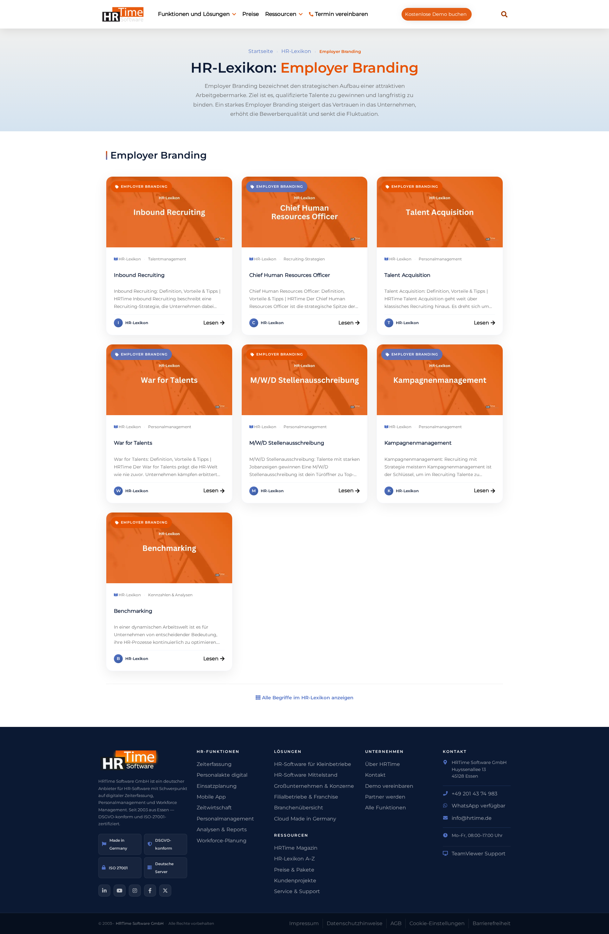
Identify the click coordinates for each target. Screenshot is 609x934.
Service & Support (297, 891)
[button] (504, 14)
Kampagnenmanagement (418, 443)
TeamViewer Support (479, 854)
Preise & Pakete (294, 870)
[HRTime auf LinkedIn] (104, 891)
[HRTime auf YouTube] (120, 891)
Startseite (260, 51)
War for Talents (133, 443)
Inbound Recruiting (139, 275)
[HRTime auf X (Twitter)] (165, 891)
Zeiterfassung (214, 764)
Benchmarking (133, 611)
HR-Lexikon (296, 51)
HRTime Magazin (296, 848)
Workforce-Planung (221, 841)
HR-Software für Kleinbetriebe (312, 764)
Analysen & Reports (222, 829)
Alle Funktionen (385, 808)
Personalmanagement (225, 819)
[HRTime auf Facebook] (150, 891)
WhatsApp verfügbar (478, 806)
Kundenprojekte (295, 881)
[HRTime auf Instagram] (135, 891)
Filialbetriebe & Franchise (306, 797)
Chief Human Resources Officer (289, 275)
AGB (396, 923)
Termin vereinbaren (341, 14)
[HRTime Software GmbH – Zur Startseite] (142, 760)
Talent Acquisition (407, 275)
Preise (250, 14)
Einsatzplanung (217, 786)
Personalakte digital (222, 775)
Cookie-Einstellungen (437, 923)
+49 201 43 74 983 (474, 794)
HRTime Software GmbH (140, 923)
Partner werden (385, 797)
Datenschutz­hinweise (355, 923)
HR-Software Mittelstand (305, 775)
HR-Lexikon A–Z (294, 859)
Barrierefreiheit (492, 923)
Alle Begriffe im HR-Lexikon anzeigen (306, 698)
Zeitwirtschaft (214, 808)
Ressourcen (280, 14)
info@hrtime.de (472, 818)
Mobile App (211, 797)
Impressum (304, 923)
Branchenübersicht (298, 808)
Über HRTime (382, 764)
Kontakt (375, 775)
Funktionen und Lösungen (194, 14)
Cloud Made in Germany (305, 819)
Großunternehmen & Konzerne (314, 786)
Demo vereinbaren (389, 786)
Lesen (211, 323)
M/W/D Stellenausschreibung (286, 443)
